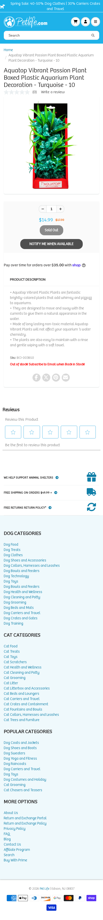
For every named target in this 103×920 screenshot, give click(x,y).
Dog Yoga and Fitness (20, 758)
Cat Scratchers (15, 662)
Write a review (53, 92)
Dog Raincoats (15, 764)
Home (8, 50)
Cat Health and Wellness (23, 667)
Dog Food (11, 544)
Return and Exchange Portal (25, 818)
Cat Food (11, 646)
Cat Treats (12, 651)
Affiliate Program (17, 850)
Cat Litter (11, 683)
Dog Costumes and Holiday (25, 779)
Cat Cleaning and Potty (22, 672)
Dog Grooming (15, 602)
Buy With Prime (15, 860)
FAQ (7, 834)
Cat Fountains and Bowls (23, 709)
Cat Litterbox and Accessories (27, 688)
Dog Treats (12, 550)
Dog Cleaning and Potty (22, 597)
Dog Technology (16, 576)
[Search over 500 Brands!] (93, 36)
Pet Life (44, 889)
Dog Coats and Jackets (21, 743)
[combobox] (51, 35)
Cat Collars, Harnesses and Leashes (31, 715)
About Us (11, 813)
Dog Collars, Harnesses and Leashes (32, 565)
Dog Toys (11, 581)
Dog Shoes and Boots (20, 748)
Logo (27, 21)
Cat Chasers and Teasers (23, 790)
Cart (75, 21)
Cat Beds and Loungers (21, 694)
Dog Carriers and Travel (22, 613)
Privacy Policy (15, 829)
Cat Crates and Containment (26, 704)
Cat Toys (11, 657)
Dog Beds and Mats (19, 608)
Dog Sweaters (14, 753)
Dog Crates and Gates (21, 618)
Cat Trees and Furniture (22, 720)
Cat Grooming (15, 678)
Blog (7, 839)
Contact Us (12, 844)
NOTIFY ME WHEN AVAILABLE (52, 244)
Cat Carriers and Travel (22, 699)
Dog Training (13, 623)
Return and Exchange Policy (25, 823)
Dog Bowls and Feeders (22, 571)
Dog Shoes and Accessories (25, 560)
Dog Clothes (13, 555)
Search (9, 855)
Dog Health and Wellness (23, 592)
